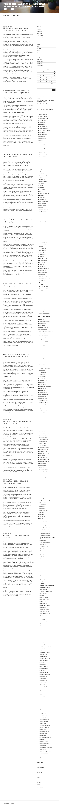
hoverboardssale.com (43, 136)
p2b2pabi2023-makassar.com (44, 321)
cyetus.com (41, 264)
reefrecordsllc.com (43, 593)
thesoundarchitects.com (44, 668)
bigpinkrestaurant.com (43, 211)
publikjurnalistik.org (44, 741)
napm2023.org (42, 294)
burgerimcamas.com (44, 757)
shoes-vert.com (42, 382)
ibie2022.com (41, 282)
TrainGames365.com (43, 152)
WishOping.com (42, 177)
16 (51, 77)
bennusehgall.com (42, 364)
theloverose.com (43, 568)
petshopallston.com (44, 579)
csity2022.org (41, 360)
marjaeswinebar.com (43, 392)
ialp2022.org (41, 347)
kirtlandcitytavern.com (44, 698)
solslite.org (42, 662)
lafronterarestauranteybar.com (46, 623)
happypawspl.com (42, 406)
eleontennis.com (42, 262)
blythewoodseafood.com (43, 471)
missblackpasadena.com (45, 587)
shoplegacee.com (42, 179)
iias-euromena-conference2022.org (45, 355)
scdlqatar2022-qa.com (43, 327)
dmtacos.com (43, 540)
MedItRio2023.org (42, 307)
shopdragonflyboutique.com (44, 483)
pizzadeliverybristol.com (43, 402)
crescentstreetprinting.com (45, 542)
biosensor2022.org (42, 345)
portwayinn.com (43, 664)
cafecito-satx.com (43, 603)
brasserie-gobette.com (43, 489)
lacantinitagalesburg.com (44, 400)
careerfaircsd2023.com (43, 303)
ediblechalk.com (42, 508)
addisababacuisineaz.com (45, 755)
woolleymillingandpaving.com (45, 637)
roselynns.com (42, 146)
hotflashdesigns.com (43, 223)
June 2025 (39, 46)
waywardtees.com (42, 124)
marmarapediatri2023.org (44, 337)
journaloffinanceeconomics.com (46, 747)
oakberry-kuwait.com (43, 429)
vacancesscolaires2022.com (44, 313)
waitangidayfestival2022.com (44, 311)
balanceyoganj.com (42, 148)
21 (46, 79)
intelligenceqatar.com (43, 160)
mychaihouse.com (42, 465)
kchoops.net (42, 694)
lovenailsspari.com (42, 427)
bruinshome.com (43, 615)
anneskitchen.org (43, 589)
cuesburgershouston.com (45, 535)
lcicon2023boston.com (43, 309)
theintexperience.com (43, 116)
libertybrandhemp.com (44, 713)
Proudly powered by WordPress (9, 803)
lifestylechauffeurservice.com (44, 227)
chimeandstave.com (44, 564)
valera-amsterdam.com (44, 711)
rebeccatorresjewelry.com (44, 193)
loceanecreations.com (44, 704)
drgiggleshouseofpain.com (44, 221)
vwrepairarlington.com (44, 525)
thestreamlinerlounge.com (45, 725)
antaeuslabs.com (42, 173)
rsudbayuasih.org (43, 739)
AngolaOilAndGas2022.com (44, 286)
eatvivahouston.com (44, 560)
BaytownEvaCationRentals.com (45, 154)
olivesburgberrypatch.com (45, 627)
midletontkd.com (43, 680)
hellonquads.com (42, 374)
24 (54, 79)
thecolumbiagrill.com (43, 329)
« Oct (40, 83)
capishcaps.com (42, 516)
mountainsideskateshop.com (45, 696)
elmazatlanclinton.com (43, 394)
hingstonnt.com (42, 132)
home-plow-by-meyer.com (45, 554)
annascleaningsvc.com (44, 617)
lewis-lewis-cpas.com (43, 260)
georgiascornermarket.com (44, 410)
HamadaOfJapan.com (43, 166)
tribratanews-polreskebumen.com (46, 737)
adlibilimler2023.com (43, 272)
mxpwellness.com (43, 654)
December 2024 (40, 59)
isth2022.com (41, 319)
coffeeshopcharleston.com (44, 418)
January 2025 (39, 57)
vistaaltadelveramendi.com (45, 531)
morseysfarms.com (42, 494)
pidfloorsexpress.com (43, 126)
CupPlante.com (42, 183)
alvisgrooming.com (42, 467)
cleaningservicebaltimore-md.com (46, 527)
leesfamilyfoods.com (43, 258)
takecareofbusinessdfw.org (44, 164)
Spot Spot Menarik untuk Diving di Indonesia (45, 109)
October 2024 (39, 63)
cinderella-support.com (43, 209)
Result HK (38, 764)
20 (43, 79)
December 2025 (40, 35)
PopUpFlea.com (42, 189)
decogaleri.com (42, 378)
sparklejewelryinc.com (44, 611)
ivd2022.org (41, 358)
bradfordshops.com (42, 266)
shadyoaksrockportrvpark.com (45, 386)
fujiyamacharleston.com (43, 439)
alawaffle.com (43, 595)
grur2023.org (41, 290)
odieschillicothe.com (43, 398)
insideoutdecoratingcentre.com (45, 231)
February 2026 (39, 31)
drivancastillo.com (43, 676)
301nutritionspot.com (44, 700)
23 (51, 79)
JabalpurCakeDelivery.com (44, 156)
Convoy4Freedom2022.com (44, 288)
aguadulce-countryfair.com (44, 453)
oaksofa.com (41, 512)
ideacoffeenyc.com (42, 396)
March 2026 (39, 29)
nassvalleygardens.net (44, 731)
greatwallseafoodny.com (44, 566)
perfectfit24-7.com (42, 412)
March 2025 (39, 52)
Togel (38, 769)
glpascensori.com (43, 633)
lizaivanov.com (43, 550)
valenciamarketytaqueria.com (46, 591)
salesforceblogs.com (43, 150)
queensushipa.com (42, 199)
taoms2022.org (42, 353)
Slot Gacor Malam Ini (40, 787)
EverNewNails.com (42, 229)
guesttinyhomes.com (44, 552)
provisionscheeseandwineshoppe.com (46, 331)
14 (46, 77)
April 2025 (39, 50)
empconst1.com (42, 207)
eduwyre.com (41, 246)
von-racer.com (42, 416)
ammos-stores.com (44, 702)
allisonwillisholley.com (44, 660)
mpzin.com (41, 185)
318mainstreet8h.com (43, 425)
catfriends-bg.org (42, 120)
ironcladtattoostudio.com (45, 613)
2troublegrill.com (43, 642)
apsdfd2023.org (42, 296)
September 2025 (40, 39)
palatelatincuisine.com (44, 556)
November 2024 (40, 61)
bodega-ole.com (43, 723)
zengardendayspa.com (44, 609)
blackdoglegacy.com (44, 558)
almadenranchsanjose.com (44, 268)
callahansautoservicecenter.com (45, 408)
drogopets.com (42, 506)
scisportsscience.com (44, 753)
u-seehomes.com (42, 240)
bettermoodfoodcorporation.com (45, 130)
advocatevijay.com (42, 270)
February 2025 (39, 54)
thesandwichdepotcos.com (44, 219)
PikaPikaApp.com (42, 162)
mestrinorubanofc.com (44, 727)
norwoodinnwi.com (43, 715)
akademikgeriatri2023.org (44, 335)
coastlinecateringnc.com (45, 533)
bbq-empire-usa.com (43, 502)
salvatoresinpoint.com (43, 233)
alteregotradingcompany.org (44, 278)
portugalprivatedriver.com (44, 414)
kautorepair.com (42, 390)
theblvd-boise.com (42, 250)
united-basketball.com (44, 599)
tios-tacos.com (43, 601)
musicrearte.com (42, 491)
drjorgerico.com (42, 197)
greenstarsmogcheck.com (44, 404)
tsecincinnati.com (42, 366)
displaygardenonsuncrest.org (44, 500)
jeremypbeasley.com (43, 217)
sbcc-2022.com (42, 284)
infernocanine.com (43, 656)
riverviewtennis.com (43, 496)
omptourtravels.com (44, 735)
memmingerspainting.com (44, 215)
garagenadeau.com (42, 225)
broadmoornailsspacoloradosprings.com (47, 585)
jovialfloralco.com (42, 236)
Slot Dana (38, 777)
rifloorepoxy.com (43, 635)
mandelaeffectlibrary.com (44, 144)
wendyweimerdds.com (43, 201)
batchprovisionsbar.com (43, 487)
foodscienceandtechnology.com (46, 751)
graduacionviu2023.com (45, 605)
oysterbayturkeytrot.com (45, 621)
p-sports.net (42, 575)
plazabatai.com (42, 370)
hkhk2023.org (41, 292)
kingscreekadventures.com (44, 171)
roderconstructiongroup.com (44, 368)
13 (43, 77)
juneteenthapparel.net (44, 743)
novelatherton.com (43, 729)
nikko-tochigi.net (43, 686)
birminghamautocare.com (44, 459)
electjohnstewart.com (44, 733)
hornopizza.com (43, 544)
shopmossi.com (43, 650)
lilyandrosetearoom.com (44, 625)
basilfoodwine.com (43, 684)
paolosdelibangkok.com (43, 473)
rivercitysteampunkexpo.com (45, 692)
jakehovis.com (42, 455)
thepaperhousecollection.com (45, 658)
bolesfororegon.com (44, 721)
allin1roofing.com (43, 670)
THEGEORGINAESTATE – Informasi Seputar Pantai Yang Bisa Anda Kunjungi (24, 6)
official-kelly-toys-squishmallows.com (46, 498)
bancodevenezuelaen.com (44, 128)
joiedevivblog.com (43, 709)
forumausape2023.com (43, 298)
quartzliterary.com (42, 431)
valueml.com (41, 191)
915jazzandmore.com (43, 451)
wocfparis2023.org (42, 323)
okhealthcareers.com (43, 114)
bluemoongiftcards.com (44, 690)
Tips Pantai (13, 15)
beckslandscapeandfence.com (46, 529)
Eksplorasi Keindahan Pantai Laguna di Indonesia (46, 103)
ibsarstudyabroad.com (43, 362)
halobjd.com (41, 158)
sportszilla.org (41, 485)
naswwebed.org (42, 274)
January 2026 (39, 33)
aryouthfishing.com (44, 597)
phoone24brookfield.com (44, 477)
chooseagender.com (43, 134)
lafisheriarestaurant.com (43, 449)
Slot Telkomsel (39, 784)
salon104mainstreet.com (44, 420)
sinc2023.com (42, 325)
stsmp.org (41, 140)
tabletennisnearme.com (43, 510)
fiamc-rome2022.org (43, 445)
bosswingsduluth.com (43, 457)
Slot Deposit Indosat (40, 767)
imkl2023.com (42, 300)
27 (43, 81)
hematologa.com (43, 548)
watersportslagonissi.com (44, 242)
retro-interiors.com (42, 248)
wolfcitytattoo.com (43, 619)
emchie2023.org (42, 339)
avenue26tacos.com (44, 581)
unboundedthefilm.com (43, 118)
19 (40, 79)
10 (54, 75)
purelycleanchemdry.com (44, 175)
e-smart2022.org (42, 254)
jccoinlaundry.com (42, 388)
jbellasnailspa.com (42, 463)
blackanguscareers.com (44, 719)
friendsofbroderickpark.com (44, 433)
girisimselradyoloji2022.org (44, 341)
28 (46, 81)
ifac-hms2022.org (42, 351)
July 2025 (38, 44)
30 (51, 81)
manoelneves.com (42, 142)
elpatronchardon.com (43, 441)
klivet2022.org (42, 349)
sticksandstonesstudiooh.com (46, 646)
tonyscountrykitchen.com (44, 461)
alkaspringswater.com (43, 422)
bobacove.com (42, 475)
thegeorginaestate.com (43, 469)
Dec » (52, 83)
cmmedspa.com (43, 678)
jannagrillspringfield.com (43, 437)
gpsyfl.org (41, 518)
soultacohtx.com (42, 514)
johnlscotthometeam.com (44, 238)
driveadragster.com (44, 546)
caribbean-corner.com (44, 688)
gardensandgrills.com (44, 682)
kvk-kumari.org (43, 749)
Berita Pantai (6, 15)
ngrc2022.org (41, 256)
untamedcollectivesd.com (45, 652)
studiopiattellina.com (43, 435)
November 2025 (40, 37)
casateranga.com (43, 644)
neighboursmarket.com (44, 717)
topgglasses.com (43, 583)
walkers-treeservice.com (45, 648)
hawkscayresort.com (43, 372)
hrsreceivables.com (42, 205)
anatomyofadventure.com (45, 674)
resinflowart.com (43, 573)
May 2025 (39, 48)
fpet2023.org (41, 252)
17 (54, 77)
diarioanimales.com (42, 376)
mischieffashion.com (43, 244)
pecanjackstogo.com (44, 607)
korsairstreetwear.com (44, 577)
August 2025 (39, 42)
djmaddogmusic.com (44, 666)
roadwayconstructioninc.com (44, 481)
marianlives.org (42, 122)
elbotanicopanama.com (43, 384)
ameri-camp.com (42, 203)
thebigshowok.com (43, 562)
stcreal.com (41, 187)
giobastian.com (43, 631)
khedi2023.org (42, 333)
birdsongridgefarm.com (44, 706)
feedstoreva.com (42, 504)
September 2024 (40, 65)
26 (40, 81)
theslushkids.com (43, 629)
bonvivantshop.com (43, 181)
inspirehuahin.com (42, 213)
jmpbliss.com (41, 195)
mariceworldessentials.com (44, 447)
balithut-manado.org (43, 276)
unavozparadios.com (43, 380)
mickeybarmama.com (43, 479)
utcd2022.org (41, 343)
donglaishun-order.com (43, 443)
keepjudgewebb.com (44, 672)
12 (40, 77)
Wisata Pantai (20, 15)
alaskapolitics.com (42, 138)
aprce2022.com (42, 280)
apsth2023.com (42, 305)
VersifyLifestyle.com (43, 169)
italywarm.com (43, 745)
